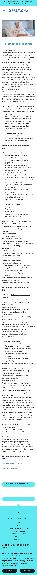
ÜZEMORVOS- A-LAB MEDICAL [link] (18, 528)
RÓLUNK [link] (18, 525)
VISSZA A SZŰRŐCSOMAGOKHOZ (13, 468)
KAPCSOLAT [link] (18, 539)
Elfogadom (27, 570)
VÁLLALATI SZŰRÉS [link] (18, 531)
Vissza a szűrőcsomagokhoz (18, 499)
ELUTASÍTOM (10, 570)
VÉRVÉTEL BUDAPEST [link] (18, 534)
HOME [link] (18, 523)
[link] (18, 10)
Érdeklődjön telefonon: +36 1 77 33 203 (18, 484)
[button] (4, 10)
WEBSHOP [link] (18, 537)
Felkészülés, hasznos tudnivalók (12, 464)
